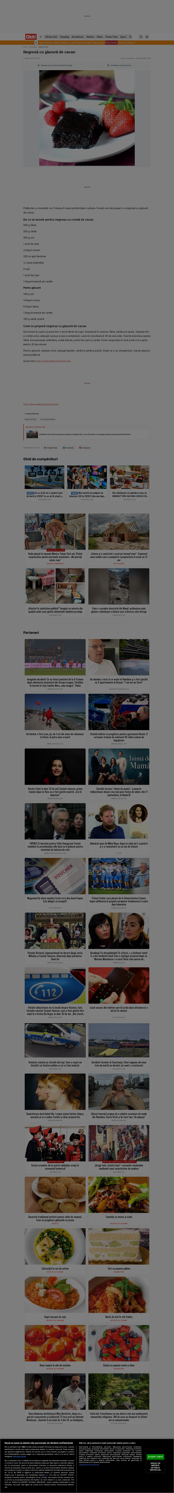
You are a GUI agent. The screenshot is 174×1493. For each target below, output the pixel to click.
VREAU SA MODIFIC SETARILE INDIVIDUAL (155, 1466)
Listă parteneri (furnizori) (89, 1465)
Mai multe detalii (19, 1456)
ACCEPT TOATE (155, 1457)
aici (46, 1475)
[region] (87, 1466)
